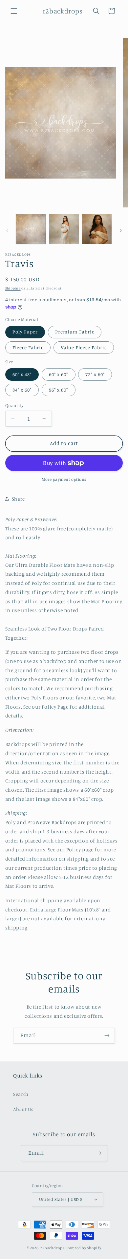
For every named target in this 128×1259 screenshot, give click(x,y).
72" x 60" (94, 374)
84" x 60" (22, 390)
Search (21, 1094)
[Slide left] (7, 231)
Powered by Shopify (83, 1248)
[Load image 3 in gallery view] (97, 229)
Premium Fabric (74, 331)
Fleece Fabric (28, 347)
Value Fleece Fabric (84, 347)
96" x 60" (58, 390)
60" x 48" (22, 374)
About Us (23, 1109)
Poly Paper (25, 331)
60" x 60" (58, 374)
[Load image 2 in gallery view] (64, 229)
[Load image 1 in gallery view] (31, 229)
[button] (13, 10)
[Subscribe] (107, 1036)
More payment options (64, 479)
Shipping (13, 288)
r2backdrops (52, 1248)
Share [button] (18, 498)
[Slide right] (121, 231)
